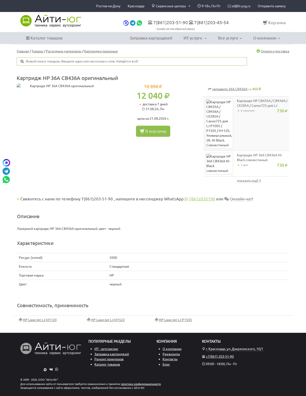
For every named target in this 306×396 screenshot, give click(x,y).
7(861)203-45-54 (211, 22)
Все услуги (228, 38)
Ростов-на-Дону (108, 6)
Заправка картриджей (151, 38)
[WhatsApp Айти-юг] (139, 22)
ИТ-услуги (193, 38)
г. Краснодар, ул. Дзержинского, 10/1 (234, 349)
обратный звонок (185, 29)
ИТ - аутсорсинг (106, 349)
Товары (37, 51)
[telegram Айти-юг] (133, 22)
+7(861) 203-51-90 (220, 356)
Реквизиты (171, 354)
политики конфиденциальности (141, 384)
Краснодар (136, 6)
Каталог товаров (46, 38)
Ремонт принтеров (109, 359)
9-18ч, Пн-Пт (210, 6)
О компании (264, 38)
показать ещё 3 (249, 181)
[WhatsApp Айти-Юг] (56, 369)
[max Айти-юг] (126, 22)
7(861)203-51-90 (170, 22)
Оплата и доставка (275, 51)
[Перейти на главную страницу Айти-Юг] (50, 21)
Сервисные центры (171, 6)
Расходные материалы (64, 51)
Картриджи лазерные (101, 51)
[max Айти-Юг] (45, 369)
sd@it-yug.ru (241, 6)
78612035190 (202, 199)
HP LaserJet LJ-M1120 (40, 320)
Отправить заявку (272, 6)
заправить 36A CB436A (229, 89)
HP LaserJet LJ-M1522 (108, 320)
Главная (23, 51)
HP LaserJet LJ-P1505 (175, 320)
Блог (166, 364)
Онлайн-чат (163, 29)
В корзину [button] (155, 131)
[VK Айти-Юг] (51, 369)
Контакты (170, 359)
